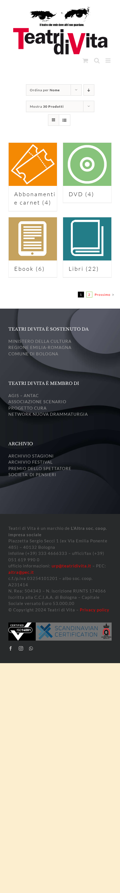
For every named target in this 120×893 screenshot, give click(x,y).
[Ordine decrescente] (88, 90)
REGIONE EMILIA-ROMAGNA (39, 347)
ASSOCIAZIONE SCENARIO (37, 401)
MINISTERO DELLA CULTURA (39, 341)
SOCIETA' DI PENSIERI (32, 474)
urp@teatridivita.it (71, 565)
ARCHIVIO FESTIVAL (30, 461)
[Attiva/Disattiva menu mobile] (108, 60)
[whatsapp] (31, 648)
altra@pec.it (21, 572)
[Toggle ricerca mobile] (97, 60)
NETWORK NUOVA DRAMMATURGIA (48, 414)
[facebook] (10, 648)
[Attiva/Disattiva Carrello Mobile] (85, 60)
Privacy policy (94, 609)
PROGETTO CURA (27, 407)
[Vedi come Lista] (64, 120)
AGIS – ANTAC (23, 395)
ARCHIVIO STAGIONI (31, 455)
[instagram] (21, 648)
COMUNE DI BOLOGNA (33, 353)
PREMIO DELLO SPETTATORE (39, 468)
